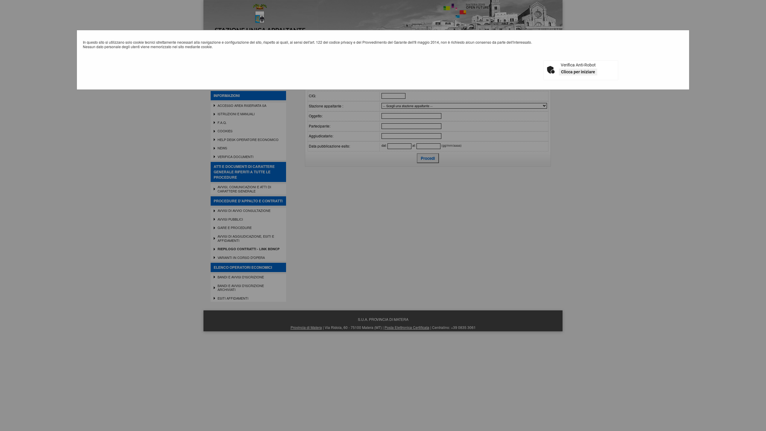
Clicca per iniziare (578, 71)
